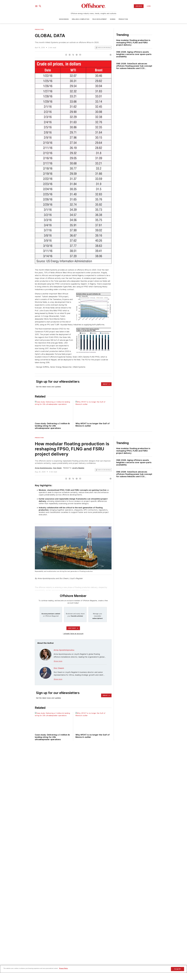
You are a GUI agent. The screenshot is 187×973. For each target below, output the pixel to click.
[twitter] (73, 55)
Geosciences (64, 19)
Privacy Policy (63, 968)
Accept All (177, 969)
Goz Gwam (57, 468)
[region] (93, 969)
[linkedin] (70, 55)
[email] (80, 55)
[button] (36, 6)
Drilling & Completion (80, 19)
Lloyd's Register (78, 468)
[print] (111, 55)
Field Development (99, 19)
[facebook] (66, 55)
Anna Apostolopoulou (43, 468)
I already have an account (73, 634)
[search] (40, 6)
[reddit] (77, 55)
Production (123, 19)
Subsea (112, 19)
